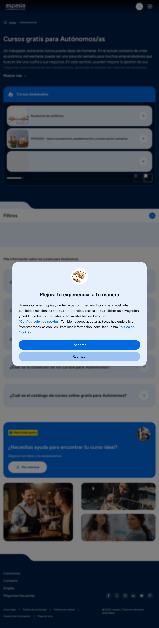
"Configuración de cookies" (39, 321)
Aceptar (79, 345)
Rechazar (80, 356)
